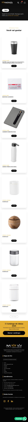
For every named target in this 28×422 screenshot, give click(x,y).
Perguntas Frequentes (8, 372)
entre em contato (13, 15)
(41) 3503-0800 (10, 386)
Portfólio (5, 367)
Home (5, 362)
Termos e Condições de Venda (10, 359)
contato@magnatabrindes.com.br (13, 385)
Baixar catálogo (14, 333)
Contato (5, 371)
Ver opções (14, 65)
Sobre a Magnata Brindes (8, 364)
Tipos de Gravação (7, 368)
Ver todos (14, 316)
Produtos (5, 365)
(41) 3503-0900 (10, 388)
